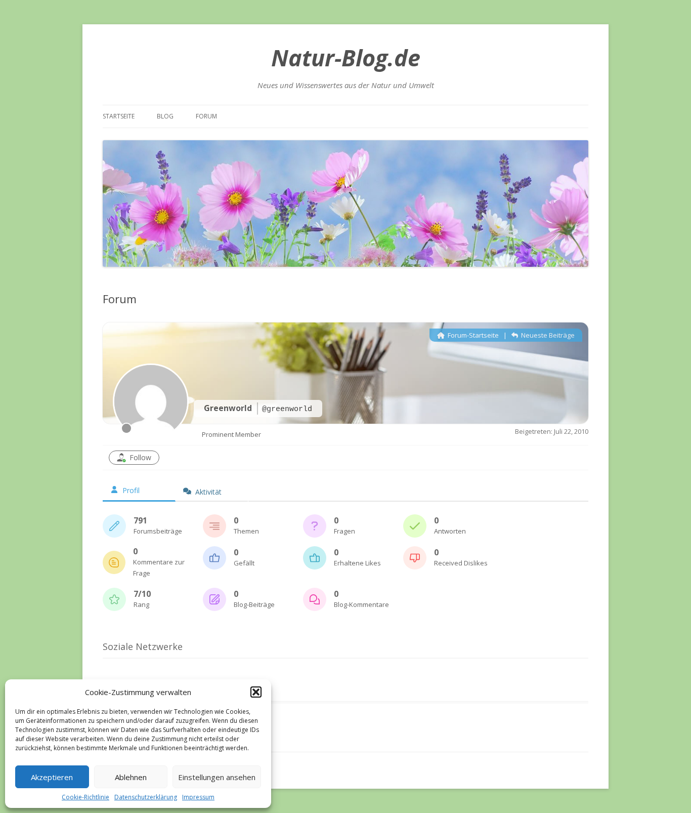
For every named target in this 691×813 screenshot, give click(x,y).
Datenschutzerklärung (145, 797)
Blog (165, 116)
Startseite (119, 116)
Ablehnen (131, 777)
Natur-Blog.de (345, 57)
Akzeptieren (52, 777)
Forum (206, 116)
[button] (256, 692)
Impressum (198, 797)
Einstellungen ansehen (216, 777)
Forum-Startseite (472, 335)
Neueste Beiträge (547, 335)
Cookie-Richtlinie (85, 797)
